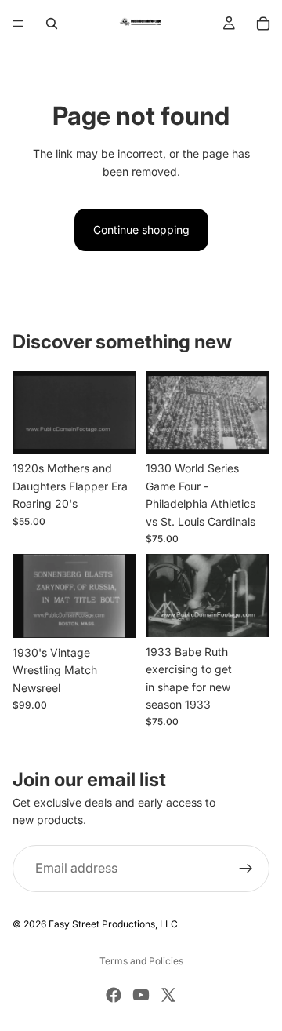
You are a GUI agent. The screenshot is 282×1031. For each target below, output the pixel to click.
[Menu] (18, 23)
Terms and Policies (141, 961)
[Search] (51, 23)
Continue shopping (141, 229)
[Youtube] (141, 994)
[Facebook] (113, 994)
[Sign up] (246, 868)
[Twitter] (168, 994)
